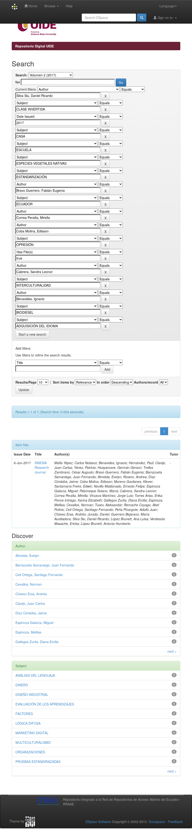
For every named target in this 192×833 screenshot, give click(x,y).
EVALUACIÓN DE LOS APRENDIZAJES (44, 704)
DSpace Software (98, 821)
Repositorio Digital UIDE (34, 46)
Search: (21, 75)
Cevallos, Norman (28, 584)
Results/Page (26, 382)
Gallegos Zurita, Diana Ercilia (37, 641)
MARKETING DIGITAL (31, 732)
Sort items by (63, 382)
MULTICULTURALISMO (33, 742)
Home (32, 6)
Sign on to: (165, 17)
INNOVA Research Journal (42, 467)
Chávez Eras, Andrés (31, 593)
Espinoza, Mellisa (28, 632)
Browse (50, 6)
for (17, 82)
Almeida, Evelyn (27, 555)
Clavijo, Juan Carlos (30, 603)
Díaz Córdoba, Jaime (31, 613)
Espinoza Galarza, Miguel (34, 622)
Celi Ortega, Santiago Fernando (39, 574)
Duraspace (157, 821)
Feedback (175, 821)
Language (166, 6)
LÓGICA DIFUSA (28, 723)
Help (69, 6)
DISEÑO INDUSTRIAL (31, 694)
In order (103, 382)
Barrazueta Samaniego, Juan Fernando (44, 565)
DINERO (21, 685)
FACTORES (24, 713)
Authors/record (146, 382)
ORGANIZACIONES (30, 752)
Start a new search (32, 334)
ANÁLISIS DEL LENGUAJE (35, 675)
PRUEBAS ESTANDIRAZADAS (37, 761)
